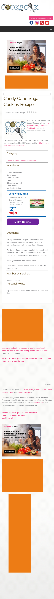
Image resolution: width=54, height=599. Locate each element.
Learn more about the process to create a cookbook (23, 348)
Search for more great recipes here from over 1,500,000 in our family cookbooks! (19, 415)
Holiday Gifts (28, 390)
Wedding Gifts (40, 390)
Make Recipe (22, 221)
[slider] (31, 112)
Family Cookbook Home (20, 8)
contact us (38, 403)
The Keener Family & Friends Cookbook (38, 125)
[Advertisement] (26, 82)
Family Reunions (24, 392)
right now (24, 351)
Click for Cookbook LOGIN (41, 18)
